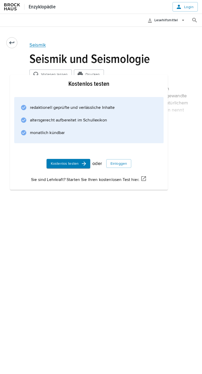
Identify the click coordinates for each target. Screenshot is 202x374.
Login (189, 7)
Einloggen (118, 163)
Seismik (37, 45)
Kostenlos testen (65, 163)
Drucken (92, 74)
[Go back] (11, 42)
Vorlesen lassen (54, 74)
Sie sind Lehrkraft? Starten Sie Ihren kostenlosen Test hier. (85, 179)
